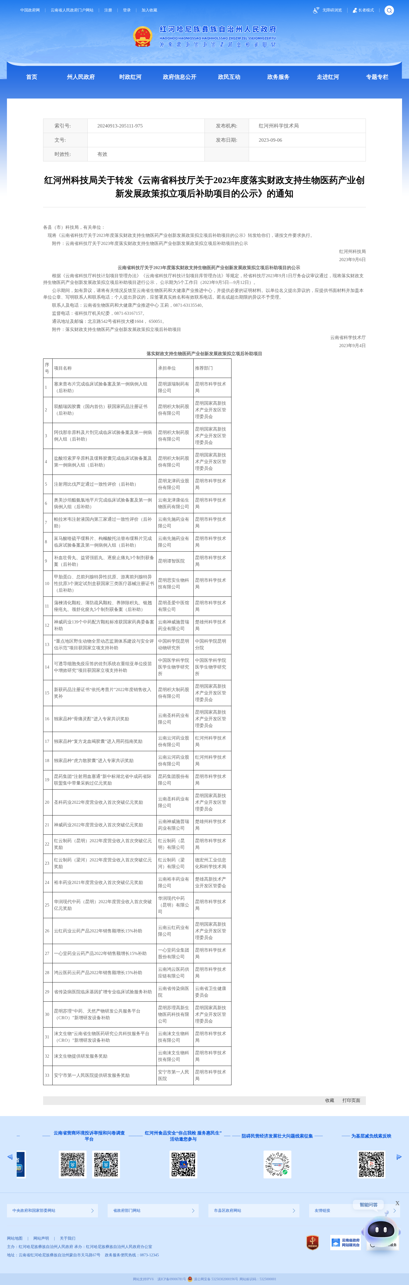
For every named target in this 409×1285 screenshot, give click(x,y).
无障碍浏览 (332, 10)
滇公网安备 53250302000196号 (216, 1279)
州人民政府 (81, 77)
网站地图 (15, 1238)
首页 (31, 77)
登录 (127, 10)
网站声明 (41, 1238)
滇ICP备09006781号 (171, 1279)
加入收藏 (149, 10)
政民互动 (229, 77)
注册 (108, 10)
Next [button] (399, 1157)
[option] (64, 1157)
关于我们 (67, 1238)
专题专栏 (377, 77)
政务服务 (278, 77)
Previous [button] (10, 1157)
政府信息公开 (179, 77)
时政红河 (130, 77)
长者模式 (366, 10)
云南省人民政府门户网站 (72, 10)
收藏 (329, 1100)
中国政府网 (30, 10)
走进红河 (328, 77)
